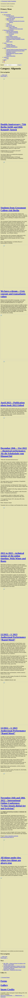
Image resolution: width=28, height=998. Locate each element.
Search (2, 65)
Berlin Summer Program (11, 36)
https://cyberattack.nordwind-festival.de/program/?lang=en (9, 836)
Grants (4, 43)
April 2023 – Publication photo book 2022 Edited (13, 404)
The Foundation (7, 14)
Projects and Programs (8, 30)
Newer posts (4, 76)
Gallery (4, 985)
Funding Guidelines (10, 45)
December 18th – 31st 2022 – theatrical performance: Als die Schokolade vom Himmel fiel (14, 452)
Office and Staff (10, 19)
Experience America (11, 52)
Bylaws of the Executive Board (16, 17)
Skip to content (4, 12)
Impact (10, 35)
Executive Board (10, 16)
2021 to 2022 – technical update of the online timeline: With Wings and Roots (13, 557)
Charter (8, 23)
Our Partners (9, 25)
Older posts (4, 75)
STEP (4, 48)
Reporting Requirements (11, 47)
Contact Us (6, 57)
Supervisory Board (10, 18)
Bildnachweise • (20, 995)
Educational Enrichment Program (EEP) (15, 50)
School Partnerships (10, 56)
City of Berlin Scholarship (12, 32)
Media (4, 59)
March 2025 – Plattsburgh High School (12, 970)
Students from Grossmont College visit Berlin (13, 209)
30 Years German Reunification (13, 37)
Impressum (3, 996)
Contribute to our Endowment (16, 28)
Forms (4, 981)
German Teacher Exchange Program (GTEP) (16, 49)
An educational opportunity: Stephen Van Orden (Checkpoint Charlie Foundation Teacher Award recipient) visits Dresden (14, 967)
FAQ (7, 58)
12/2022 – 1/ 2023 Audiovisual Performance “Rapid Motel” (13, 637)
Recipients (11, 34)
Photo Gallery (9, 41)
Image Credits (7, 989)
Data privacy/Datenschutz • (8, 995)
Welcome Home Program (12, 31)
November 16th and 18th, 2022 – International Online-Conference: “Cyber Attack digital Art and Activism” (13, 803)
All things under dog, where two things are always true (11, 860)
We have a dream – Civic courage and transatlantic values (13, 294)
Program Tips (9, 44)
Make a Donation (13, 27)
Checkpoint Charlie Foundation (8, 3)
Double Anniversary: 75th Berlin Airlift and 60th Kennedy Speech (13, 127)
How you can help (10, 26)
